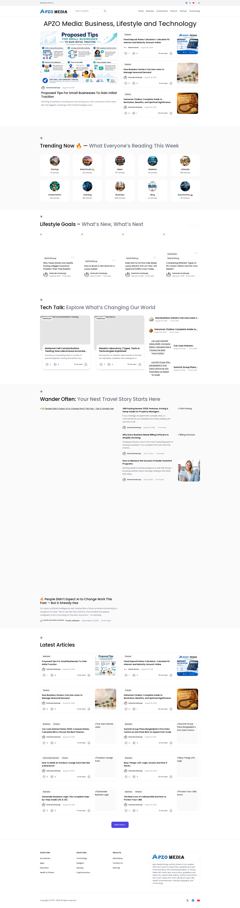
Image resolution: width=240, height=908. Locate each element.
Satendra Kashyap (53, 88)
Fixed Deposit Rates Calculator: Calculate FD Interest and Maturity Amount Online (147, 41)
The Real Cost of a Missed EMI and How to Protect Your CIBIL (145, 798)
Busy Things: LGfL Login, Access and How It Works (145, 764)
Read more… (120, 824)
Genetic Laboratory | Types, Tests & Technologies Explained (119, 349)
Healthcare (47, 318)
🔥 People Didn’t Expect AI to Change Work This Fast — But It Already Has (76, 601)
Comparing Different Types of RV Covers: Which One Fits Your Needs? (182, 266)
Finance (128, 35)
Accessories (172, 254)
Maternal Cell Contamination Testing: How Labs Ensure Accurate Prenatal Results (65, 349)
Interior (65, 758)
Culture (128, 94)
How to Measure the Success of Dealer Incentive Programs (147, 462)
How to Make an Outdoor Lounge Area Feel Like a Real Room (66, 764)
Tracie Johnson (72, 620)
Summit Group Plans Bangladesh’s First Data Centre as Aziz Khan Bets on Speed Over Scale (185, 367)
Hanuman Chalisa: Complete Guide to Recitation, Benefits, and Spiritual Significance (147, 101)
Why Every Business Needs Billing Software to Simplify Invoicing (145, 436)
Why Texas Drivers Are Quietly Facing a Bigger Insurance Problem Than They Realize (58, 266)
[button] (199, 3)
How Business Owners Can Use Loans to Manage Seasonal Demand (144, 71)
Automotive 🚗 (50, 258)
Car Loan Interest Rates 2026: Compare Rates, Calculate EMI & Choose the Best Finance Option (186, 345)
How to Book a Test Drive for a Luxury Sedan (99, 267)
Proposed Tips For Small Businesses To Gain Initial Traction (79, 95)
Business (46, 656)
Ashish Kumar (133, 47)
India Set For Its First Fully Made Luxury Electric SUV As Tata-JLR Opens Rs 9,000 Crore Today (141, 266)
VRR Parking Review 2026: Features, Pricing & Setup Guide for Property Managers (145, 410)
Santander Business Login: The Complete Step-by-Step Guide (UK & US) (66, 798)
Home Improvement (51, 758)
